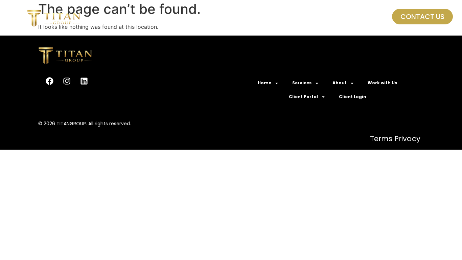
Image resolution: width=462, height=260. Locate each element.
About (204, 16)
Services (166, 16)
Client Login (343, 16)
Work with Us (248, 16)
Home (128, 16)
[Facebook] (49, 81)
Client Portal (292, 16)
